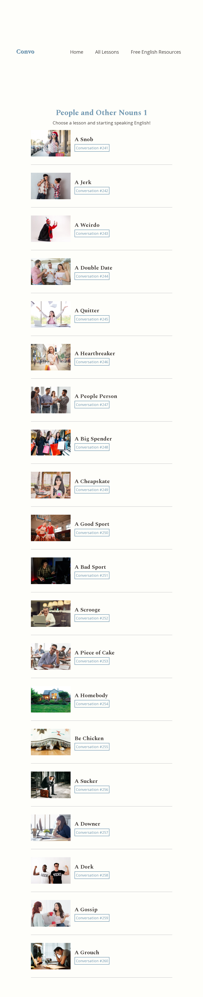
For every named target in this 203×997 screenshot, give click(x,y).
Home (76, 52)
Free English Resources (156, 52)
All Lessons (107, 52)
